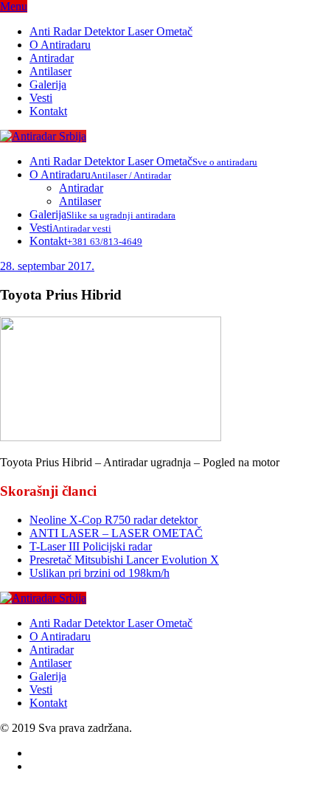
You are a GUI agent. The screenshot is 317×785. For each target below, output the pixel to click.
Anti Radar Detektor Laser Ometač (110, 31)
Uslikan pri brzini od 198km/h (99, 573)
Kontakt (48, 111)
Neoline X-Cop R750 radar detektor (113, 519)
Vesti (40, 97)
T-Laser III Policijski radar (90, 546)
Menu (13, 6)
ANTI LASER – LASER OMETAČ (116, 533)
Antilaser (50, 71)
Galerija (47, 84)
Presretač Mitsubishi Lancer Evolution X (124, 559)
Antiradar (51, 58)
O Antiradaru (60, 44)
